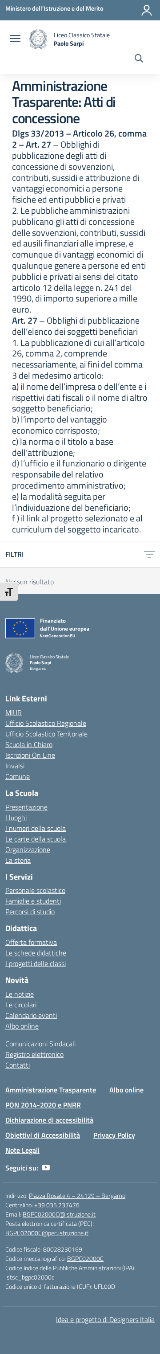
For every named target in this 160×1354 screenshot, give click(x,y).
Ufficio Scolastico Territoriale (46, 733)
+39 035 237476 (57, 1204)
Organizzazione (27, 849)
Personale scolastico (35, 890)
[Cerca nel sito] (139, 59)
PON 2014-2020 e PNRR (43, 1105)
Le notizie (19, 994)
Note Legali (22, 1150)
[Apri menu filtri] (149, 554)
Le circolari (20, 1004)
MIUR (13, 712)
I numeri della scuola (35, 828)
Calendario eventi (31, 1015)
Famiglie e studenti (33, 901)
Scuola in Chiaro (28, 744)
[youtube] (46, 1168)
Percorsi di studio (30, 911)
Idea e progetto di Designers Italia (105, 1319)
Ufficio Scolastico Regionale (45, 723)
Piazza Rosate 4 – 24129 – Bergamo (77, 1195)
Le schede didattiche (35, 952)
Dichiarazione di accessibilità (49, 1120)
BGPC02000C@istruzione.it (59, 1214)
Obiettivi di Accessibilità (42, 1135)
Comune (17, 776)
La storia (18, 860)
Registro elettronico (34, 1054)
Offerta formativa (31, 942)
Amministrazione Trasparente (50, 1089)
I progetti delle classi (35, 963)
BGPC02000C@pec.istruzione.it (46, 1232)
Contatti (17, 1065)
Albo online (22, 1026)
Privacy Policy (114, 1135)
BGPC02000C (85, 1258)
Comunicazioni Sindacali (40, 1043)
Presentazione (26, 807)
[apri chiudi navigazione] (15, 39)
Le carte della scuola (35, 839)
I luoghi (16, 817)
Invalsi (14, 765)
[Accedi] (147, 10)
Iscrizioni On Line (30, 755)
